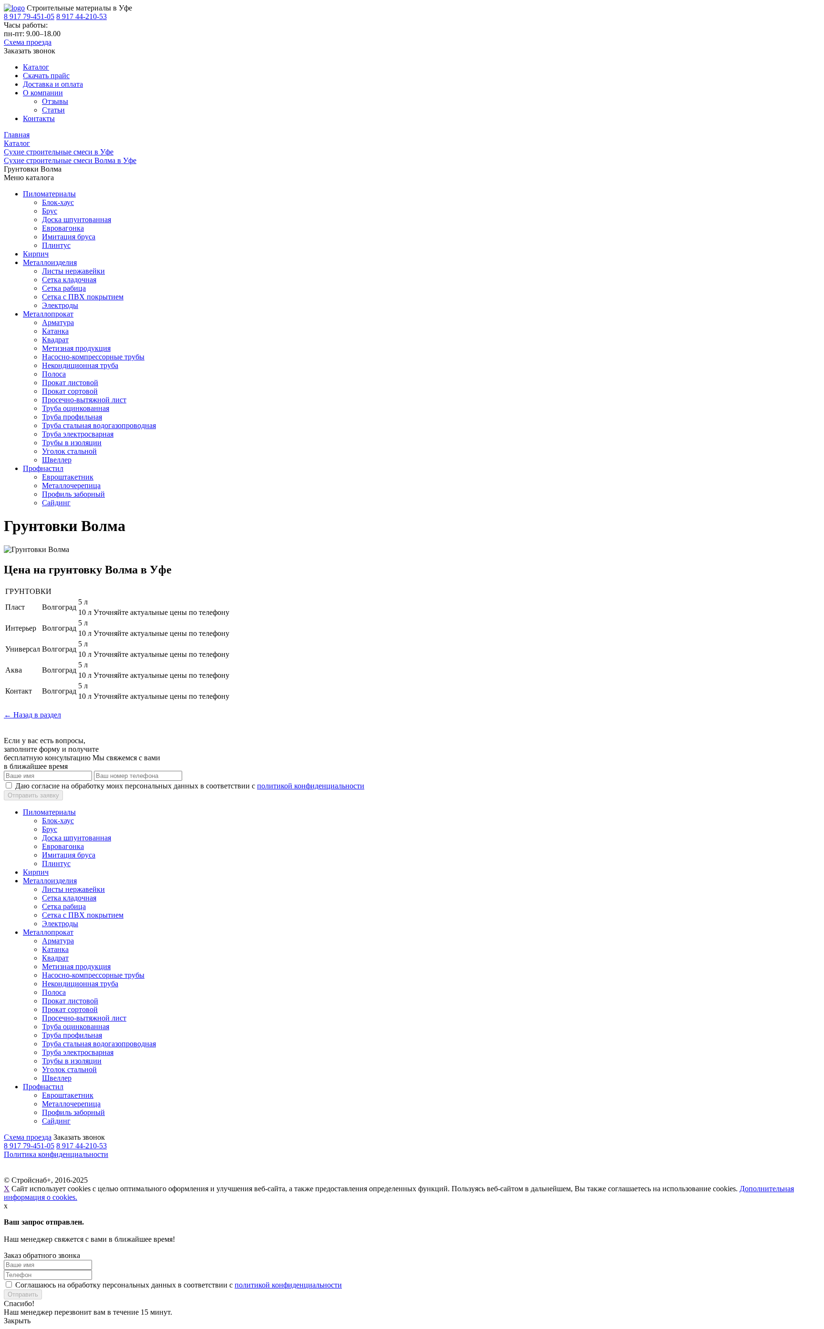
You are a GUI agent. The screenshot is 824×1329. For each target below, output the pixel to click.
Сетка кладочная (69, 280)
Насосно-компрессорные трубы (93, 357)
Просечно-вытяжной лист (84, 400)
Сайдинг (56, 503)
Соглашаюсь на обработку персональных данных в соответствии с (178, 1285)
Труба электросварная (77, 434)
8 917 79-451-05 (29, 16)
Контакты (39, 118)
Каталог (36, 67)
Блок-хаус (58, 202)
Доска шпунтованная (76, 219)
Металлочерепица (71, 485)
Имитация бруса (68, 237)
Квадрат (55, 340)
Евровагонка (63, 228)
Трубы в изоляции (72, 443)
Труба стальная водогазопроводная (99, 425)
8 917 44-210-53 (81, 16)
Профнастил (43, 468)
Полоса (54, 374)
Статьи (53, 110)
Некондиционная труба (80, 365)
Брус (49, 211)
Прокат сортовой (70, 391)
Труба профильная (72, 417)
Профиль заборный (73, 494)
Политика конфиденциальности (56, 1154)
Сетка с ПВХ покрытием (83, 297)
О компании (43, 93)
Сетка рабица (64, 288)
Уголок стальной (69, 451)
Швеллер (57, 460)
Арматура (58, 322)
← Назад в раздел (32, 715)
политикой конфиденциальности (310, 786)
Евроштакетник (67, 477)
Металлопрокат (48, 314)
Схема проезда (28, 42)
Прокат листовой (70, 382)
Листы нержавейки (73, 271)
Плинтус (56, 245)
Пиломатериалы (49, 194)
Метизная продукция (76, 348)
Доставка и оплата (53, 84)
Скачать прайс (46, 76)
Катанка (55, 331)
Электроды (60, 305)
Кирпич (36, 254)
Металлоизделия (50, 262)
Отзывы (55, 101)
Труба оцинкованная (75, 408)
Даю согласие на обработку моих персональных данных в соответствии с (189, 786)
